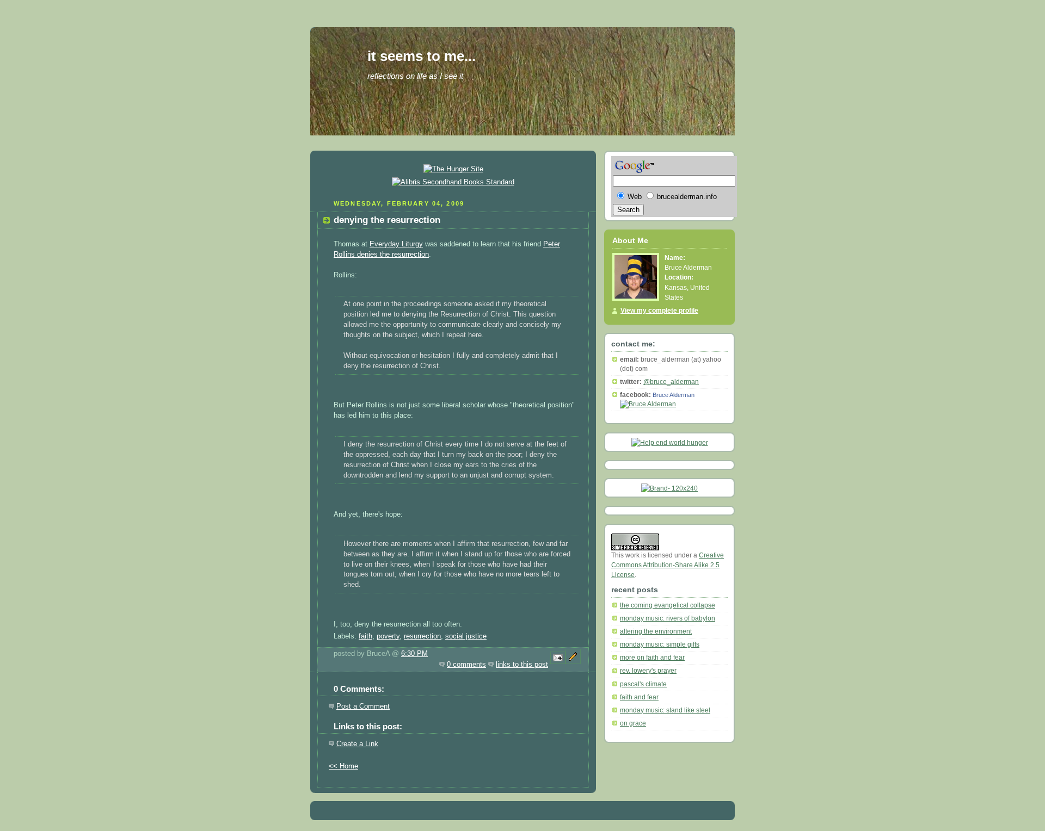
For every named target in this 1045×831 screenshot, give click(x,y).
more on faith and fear (652, 657)
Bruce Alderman (673, 395)
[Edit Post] (573, 664)
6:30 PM (414, 654)
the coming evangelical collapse (667, 605)
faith (365, 636)
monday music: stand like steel (665, 710)
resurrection (422, 636)
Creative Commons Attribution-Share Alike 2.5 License (667, 565)
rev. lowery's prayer (648, 670)
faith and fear (639, 697)
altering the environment (656, 631)
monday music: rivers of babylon (667, 618)
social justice (466, 636)
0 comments (466, 664)
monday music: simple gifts (659, 644)
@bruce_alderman (671, 382)
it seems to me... (421, 56)
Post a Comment (363, 706)
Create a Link (357, 744)
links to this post (522, 664)
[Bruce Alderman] (648, 404)
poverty (388, 636)
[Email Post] (557, 664)
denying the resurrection (387, 220)
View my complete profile (659, 310)
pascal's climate (643, 684)
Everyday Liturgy (396, 244)
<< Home (343, 766)
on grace (633, 723)
